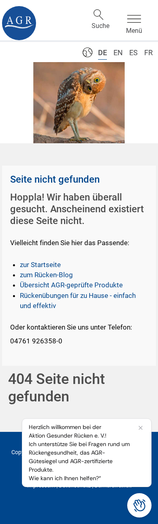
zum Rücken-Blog (46, 275)
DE (102, 52)
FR (148, 52)
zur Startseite (40, 265)
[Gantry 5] (19, 23)
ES (133, 52)
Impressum (41, 485)
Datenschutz (75, 485)
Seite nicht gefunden (55, 179)
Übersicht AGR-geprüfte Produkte (71, 285)
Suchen (98, 14)
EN (118, 52)
